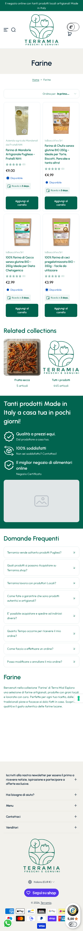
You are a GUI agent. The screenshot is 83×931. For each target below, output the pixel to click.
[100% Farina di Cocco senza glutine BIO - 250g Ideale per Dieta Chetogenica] (22, 232)
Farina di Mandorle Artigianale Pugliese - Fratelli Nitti (20, 154)
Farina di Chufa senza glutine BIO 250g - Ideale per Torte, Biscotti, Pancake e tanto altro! (59, 154)
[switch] (73, 924)
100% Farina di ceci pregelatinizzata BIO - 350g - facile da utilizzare (60, 263)
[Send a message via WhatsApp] (7, 923)
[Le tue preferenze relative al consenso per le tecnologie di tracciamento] (78, 698)
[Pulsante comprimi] (41, 552)
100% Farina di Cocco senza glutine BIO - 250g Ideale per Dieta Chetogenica (20, 263)
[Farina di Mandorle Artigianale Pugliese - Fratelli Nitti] (22, 120)
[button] (13, 29)
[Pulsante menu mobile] (6, 29)
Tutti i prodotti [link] (61, 380)
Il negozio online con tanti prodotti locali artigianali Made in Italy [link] (41, 5)
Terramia (46, 902)
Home (35, 79)
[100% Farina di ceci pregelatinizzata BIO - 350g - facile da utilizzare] (61, 232)
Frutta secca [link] (22, 380)
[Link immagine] (22, 364)
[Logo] (41, 29)
